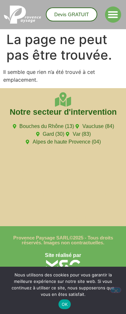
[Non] (115, 290)
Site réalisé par (63, 255)
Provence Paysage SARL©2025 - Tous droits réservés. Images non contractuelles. (63, 240)
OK (65, 304)
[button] (113, 14)
